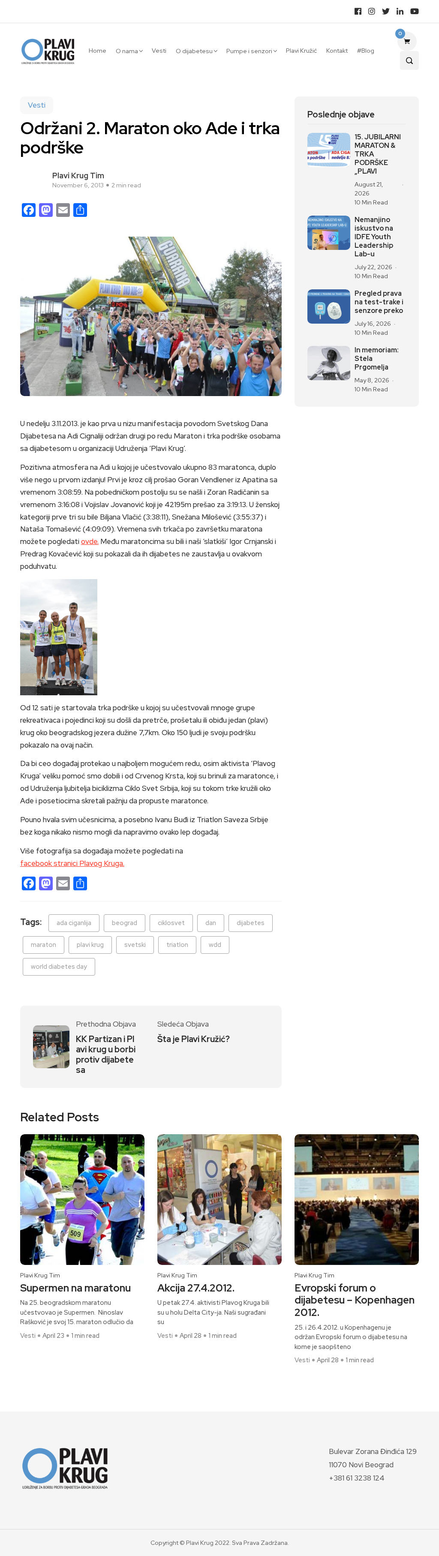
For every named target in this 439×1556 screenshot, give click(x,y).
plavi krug (90, 944)
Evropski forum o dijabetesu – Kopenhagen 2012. (355, 1300)
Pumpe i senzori (249, 51)
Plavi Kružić (301, 50)
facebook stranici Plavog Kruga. (72, 863)
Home (97, 50)
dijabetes (251, 923)
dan (210, 923)
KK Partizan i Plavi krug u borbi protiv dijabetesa (105, 1054)
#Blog (365, 50)
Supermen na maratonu (75, 1288)
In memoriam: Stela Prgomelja (377, 359)
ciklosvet (171, 923)
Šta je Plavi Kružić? (193, 1039)
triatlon (177, 944)
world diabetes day (59, 966)
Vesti (159, 50)
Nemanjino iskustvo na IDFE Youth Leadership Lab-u (374, 237)
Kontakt (337, 50)
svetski (135, 944)
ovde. (90, 541)
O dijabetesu (194, 51)
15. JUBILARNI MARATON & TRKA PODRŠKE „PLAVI (378, 154)
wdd (215, 944)
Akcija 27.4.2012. (196, 1288)
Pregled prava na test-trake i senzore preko (379, 302)
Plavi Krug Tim (78, 175)
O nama (127, 51)
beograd (124, 923)
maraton (43, 944)
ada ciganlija (74, 923)
